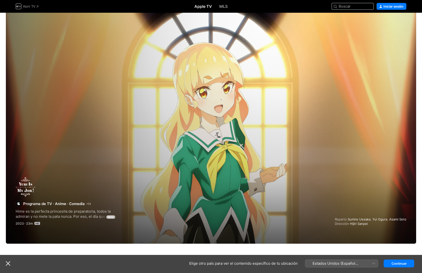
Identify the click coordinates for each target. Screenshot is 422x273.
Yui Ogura (379, 219)
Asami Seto (397, 219)
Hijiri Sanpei (359, 224)
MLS (223, 6)
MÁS (111, 217)
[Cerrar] (8, 263)
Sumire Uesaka (359, 219)
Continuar (399, 263)
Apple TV (203, 6)
